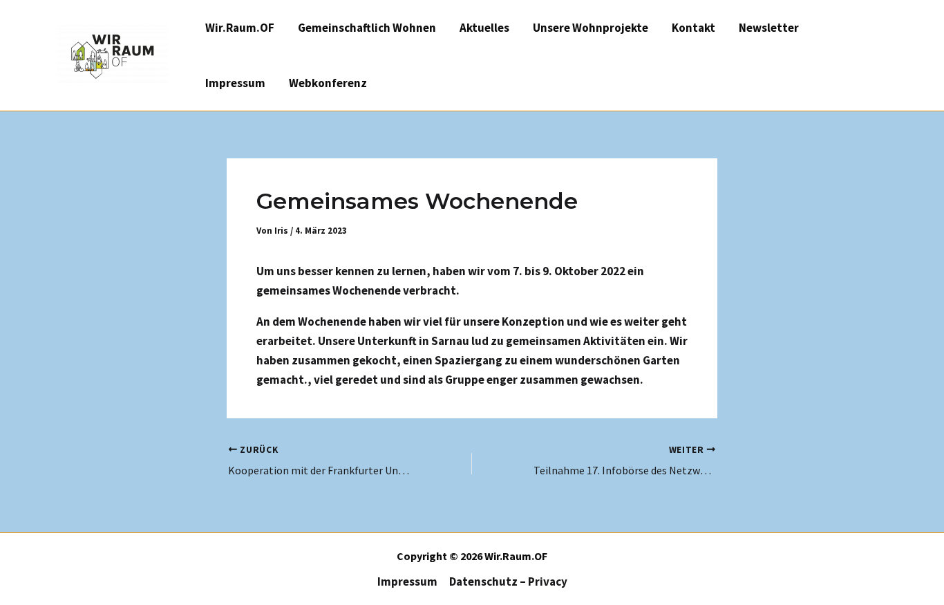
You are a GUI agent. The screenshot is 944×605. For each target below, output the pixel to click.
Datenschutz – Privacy (508, 581)
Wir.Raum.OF (239, 27)
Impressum (235, 83)
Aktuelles (484, 27)
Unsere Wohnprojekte (590, 27)
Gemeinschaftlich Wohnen (367, 27)
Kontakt (693, 27)
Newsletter (769, 27)
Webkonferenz (328, 83)
